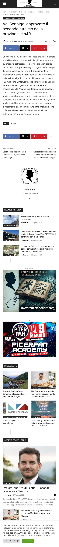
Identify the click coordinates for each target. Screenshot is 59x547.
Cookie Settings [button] (12, 541)
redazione (18, 41)
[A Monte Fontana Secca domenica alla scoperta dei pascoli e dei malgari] (15, 380)
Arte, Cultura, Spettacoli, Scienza (15, 417)
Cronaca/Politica (15, 12)
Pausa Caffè (36, 417)
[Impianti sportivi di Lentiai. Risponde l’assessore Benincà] (29, 465)
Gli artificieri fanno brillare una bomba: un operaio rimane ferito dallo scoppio (44, 155)
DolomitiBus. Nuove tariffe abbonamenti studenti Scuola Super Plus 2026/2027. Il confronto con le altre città (38, 234)
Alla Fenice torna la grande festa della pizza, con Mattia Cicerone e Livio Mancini (43, 393)
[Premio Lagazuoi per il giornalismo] (15, 409)
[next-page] (9, 260)
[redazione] (4, 41)
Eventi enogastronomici (40, 388)
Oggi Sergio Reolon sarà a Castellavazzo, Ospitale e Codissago (14, 155)
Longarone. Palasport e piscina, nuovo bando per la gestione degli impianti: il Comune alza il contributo (37, 249)
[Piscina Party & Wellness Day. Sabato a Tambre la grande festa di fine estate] (43, 409)
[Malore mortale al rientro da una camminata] (11, 221)
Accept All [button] (27, 541)
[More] (51, 48)
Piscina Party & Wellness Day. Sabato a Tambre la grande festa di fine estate (43, 423)
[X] (30, 198)
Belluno (13, 123)
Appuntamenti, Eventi (11, 388)
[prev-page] (4, 260)
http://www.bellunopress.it (29, 193)
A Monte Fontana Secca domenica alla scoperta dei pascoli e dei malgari (14, 393)
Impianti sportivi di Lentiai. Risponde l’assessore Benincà (26, 489)
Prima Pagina (20, 18)
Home (5, 12)
